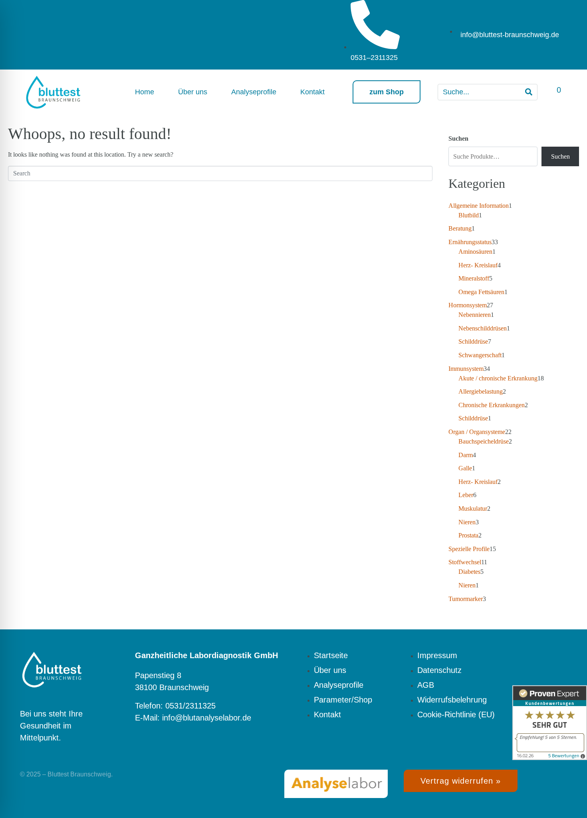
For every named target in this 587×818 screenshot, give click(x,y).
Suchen (458, 138)
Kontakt (312, 92)
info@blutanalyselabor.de (206, 717)
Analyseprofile (253, 92)
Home (144, 92)
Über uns (192, 92)
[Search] (528, 92)
